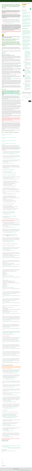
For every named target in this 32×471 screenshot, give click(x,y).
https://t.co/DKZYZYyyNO (7, 424)
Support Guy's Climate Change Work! (26, 3)
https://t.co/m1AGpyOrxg (11, 240)
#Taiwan (7, 358)
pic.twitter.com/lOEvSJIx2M (8, 171)
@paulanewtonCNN (8, 371)
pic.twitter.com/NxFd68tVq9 (6, 301)
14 (26, 95)
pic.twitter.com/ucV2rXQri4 (9, 361)
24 (30, 96)
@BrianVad (14, 415)
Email (2, 461)
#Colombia (7, 344)
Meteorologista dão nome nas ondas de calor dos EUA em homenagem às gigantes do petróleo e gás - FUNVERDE (26, 31)
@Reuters (17, 399)
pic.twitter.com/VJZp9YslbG (7, 265)
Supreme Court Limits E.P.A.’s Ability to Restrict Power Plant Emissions (9, 140)
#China (8, 305)
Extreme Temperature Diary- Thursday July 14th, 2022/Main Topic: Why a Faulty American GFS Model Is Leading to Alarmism (11, 446)
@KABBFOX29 (11, 332)
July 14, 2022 (13, 250)
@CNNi (13, 370)
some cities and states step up (10, 91)
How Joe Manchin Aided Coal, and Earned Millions (7, 134)
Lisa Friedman (8, 54)
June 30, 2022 (3, 141)
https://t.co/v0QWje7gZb (10, 275)
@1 (17, 381)
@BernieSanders (6, 169)
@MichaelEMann (3, 33)
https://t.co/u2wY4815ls (9, 393)
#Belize (7, 351)
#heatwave (18, 332)
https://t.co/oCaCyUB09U (11, 256)
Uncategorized (3, 441)
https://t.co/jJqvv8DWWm (17, 156)
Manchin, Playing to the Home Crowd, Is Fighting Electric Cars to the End (9, 137)
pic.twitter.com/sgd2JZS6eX (6, 294)
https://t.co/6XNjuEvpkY (5, 161)
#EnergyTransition (7, 415)
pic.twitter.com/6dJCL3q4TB (10, 287)
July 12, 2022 (3, 138)
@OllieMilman (7, 152)
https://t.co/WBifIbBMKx (5, 429)
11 (22, 95)
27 (25, 97)
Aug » (27, 98)
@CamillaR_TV (7, 332)
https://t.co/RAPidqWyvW (6, 435)
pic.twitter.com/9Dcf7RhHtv (13, 234)
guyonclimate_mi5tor (27, 75)
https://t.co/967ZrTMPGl (15, 371)
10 (30, 94)
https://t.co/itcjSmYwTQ (11, 177)
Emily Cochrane (4, 54)
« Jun (25, 98)
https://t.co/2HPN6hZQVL (14, 406)
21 (26, 96)
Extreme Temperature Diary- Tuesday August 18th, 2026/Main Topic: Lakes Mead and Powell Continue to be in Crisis (26, 23)
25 (22, 97)
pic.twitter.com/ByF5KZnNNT (6, 249)
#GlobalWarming (9, 381)
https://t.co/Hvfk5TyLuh (17, 21)
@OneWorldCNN (16, 370)
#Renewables (4, 413)
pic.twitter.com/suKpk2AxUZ (11, 347)
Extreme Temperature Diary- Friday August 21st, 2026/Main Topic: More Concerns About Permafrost (26, 13)
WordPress (29, 470)
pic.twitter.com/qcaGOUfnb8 (14, 416)
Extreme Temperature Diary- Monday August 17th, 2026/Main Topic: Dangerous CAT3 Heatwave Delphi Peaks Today (26, 26)
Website (2, 463)
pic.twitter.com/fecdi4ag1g (12, 212)
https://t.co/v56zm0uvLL (17, 152)
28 (26, 97)
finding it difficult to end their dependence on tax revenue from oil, (10, 93)
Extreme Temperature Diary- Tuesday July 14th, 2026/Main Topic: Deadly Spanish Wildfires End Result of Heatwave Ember (27, 85)
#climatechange (15, 377)
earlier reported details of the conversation (11, 78)
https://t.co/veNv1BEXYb (8, 400)
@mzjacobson (11, 415)
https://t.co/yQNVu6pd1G (8, 416)
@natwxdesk (15, 332)
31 (30, 97)
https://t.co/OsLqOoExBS (13, 216)
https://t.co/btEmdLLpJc (5, 377)
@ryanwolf (4, 332)
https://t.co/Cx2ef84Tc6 (5, 225)
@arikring (4, 416)
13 (25, 95)
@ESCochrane (16, 146)
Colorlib (25, 470)
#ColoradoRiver (10, 377)
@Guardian (12, 152)
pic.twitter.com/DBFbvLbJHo (12, 354)
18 (22, 96)
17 (30, 95)
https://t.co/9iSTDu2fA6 (16, 340)
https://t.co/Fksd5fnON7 (15, 248)
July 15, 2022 (15, 153)
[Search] (30, 9)
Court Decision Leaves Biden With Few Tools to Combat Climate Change (9, 143)
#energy (7, 414)
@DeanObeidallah (11, 169)
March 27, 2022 (3, 135)
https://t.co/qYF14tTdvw (17, 385)
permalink (7, 441)
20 (25, 96)
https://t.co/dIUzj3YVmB (5, 212)
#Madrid (18, 252)
